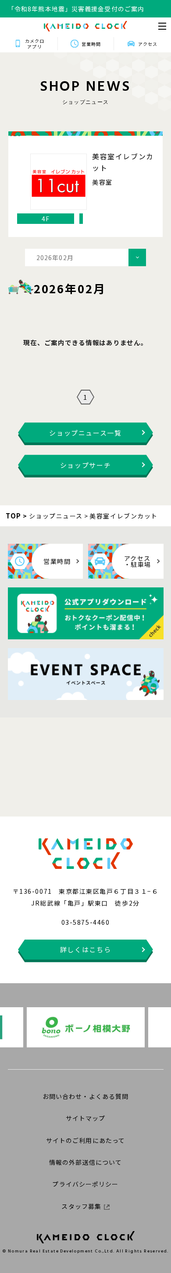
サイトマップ (86, 1118)
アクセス (147, 44)
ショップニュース (56, 515)
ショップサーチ (85, 465)
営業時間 (91, 44)
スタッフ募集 (81, 1206)
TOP (13, 515)
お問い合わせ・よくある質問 (86, 1096)
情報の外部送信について (85, 1162)
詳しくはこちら (85, 949)
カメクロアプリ (34, 44)
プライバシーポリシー (85, 1184)
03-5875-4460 (85, 922)
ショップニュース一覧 (85, 432)
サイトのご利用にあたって (85, 1140)
